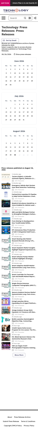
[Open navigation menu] (3, 18)
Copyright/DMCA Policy (13, 426)
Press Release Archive (22, 417)
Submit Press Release (11, 421)
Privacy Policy (29, 426)
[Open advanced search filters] (29, 18)
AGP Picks (5, 3)
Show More (19, 355)
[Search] (25, 18)
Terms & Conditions (28, 421)
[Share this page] (35, 18)
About (10, 417)
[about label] (13, 181)
